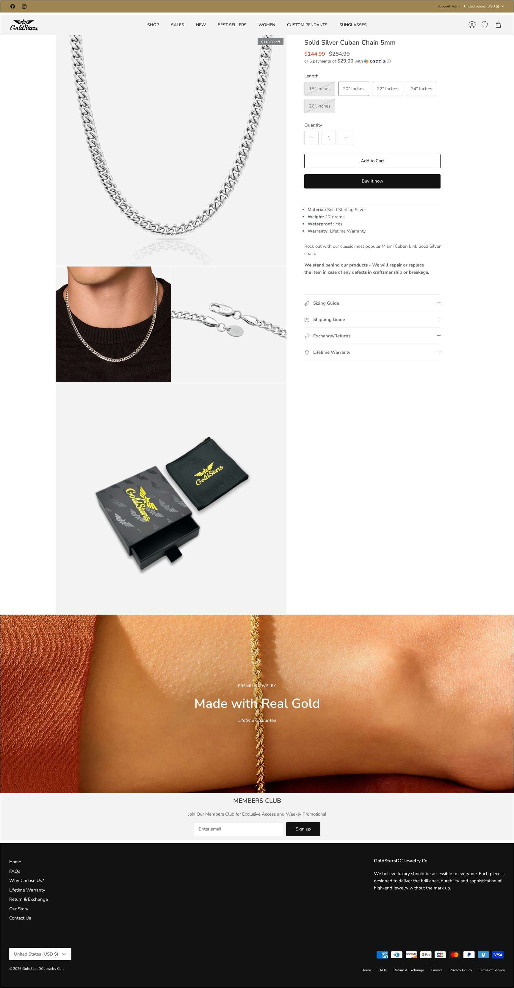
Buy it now (372, 181)
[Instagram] (24, 6)
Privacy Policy (460, 970)
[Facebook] (12, 6)
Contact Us (20, 918)
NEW (201, 25)
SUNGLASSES (353, 25)
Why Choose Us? (26, 880)
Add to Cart (372, 161)
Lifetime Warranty (27, 890)
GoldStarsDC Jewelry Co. (42, 968)
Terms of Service (492, 970)
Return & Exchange (28, 899)
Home (15, 862)
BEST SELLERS (232, 25)
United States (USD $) (481, 6)
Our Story (18, 909)
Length (311, 76)
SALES (177, 25)
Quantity (313, 125)
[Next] (334, 6)
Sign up (303, 829)
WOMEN (266, 25)
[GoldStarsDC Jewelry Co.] (24, 25)
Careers (437, 970)
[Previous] (179, 6)
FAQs (14, 871)
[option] (257, 704)
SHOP (153, 25)
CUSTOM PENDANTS (307, 25)
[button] (347, 61)
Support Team (449, 6)
